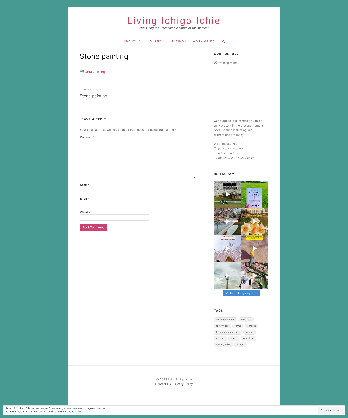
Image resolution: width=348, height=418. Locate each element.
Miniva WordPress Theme (91, 398)
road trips (248, 338)
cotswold (246, 319)
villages (241, 344)
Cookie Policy (74, 411)
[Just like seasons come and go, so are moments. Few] (254, 221)
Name (85, 184)
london (249, 332)
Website (85, 212)
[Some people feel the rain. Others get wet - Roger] (227, 221)
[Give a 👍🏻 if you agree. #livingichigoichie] (227, 275)
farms (238, 325)
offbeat (220, 338)
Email (84, 198)
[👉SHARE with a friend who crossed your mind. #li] (227, 194)
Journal (156, 41)
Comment (87, 137)
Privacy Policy (183, 384)
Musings (178, 41)
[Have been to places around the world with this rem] (254, 194)
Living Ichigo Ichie (174, 20)
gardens (251, 325)
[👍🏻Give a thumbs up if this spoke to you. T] (227, 248)
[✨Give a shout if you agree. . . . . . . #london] (254, 275)
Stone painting (93, 93)
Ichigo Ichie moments (228, 332)
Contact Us (163, 384)
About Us (132, 41)
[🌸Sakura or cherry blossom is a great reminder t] (254, 248)
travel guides (223, 344)
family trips (222, 325)
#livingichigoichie (225, 319)
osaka (234, 338)
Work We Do (204, 41)
